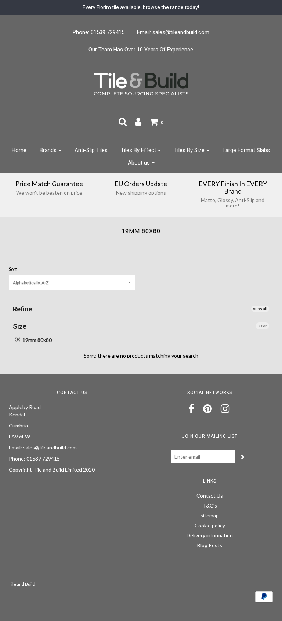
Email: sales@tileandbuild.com (173, 32)
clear (262, 325)
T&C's (210, 505)
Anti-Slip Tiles (91, 150)
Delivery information (210, 535)
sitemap (209, 515)
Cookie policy (210, 525)
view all (260, 308)
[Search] (122, 121)
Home (19, 150)
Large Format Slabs (246, 150)
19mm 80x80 (36, 340)
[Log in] (138, 121)
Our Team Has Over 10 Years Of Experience (140, 49)
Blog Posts (209, 545)
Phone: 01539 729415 (98, 32)
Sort (13, 269)
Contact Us (209, 495)
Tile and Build (22, 584)
